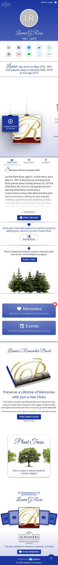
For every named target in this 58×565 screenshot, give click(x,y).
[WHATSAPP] (49, 47)
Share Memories (30, 552)
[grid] (29, 121)
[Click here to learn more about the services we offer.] (29, 538)
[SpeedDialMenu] (51, 558)
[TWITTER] (39, 47)
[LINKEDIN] (9, 54)
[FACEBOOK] (19, 47)
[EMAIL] (19, 54)
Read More (29, 212)
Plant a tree (29, 260)
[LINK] (49, 54)
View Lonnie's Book (29, 417)
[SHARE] (39, 54)
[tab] (12, 161)
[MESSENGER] (29, 47)
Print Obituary (31, 218)
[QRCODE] (9, 47)
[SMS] (29, 54)
